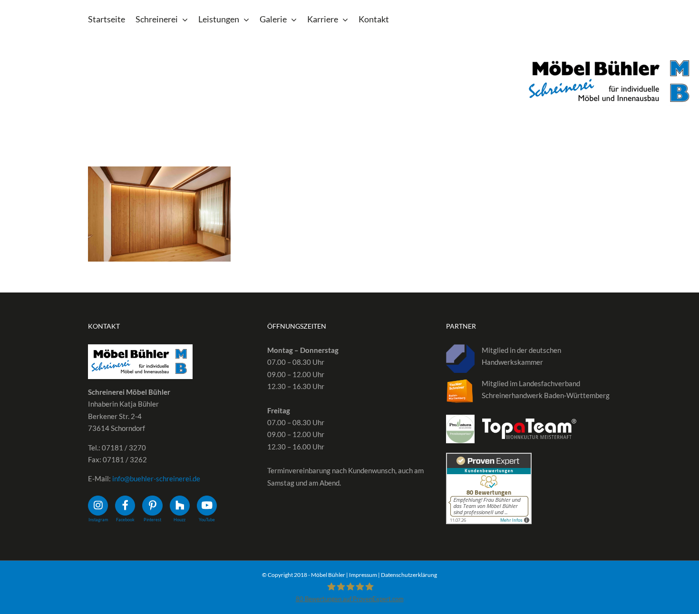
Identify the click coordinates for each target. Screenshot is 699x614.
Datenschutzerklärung (409, 574)
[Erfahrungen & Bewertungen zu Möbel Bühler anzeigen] (489, 458)
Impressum (363, 574)
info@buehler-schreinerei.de (156, 478)
